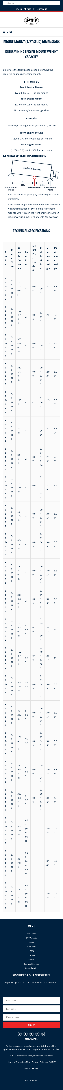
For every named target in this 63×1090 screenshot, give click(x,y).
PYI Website (31, 938)
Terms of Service (31, 964)
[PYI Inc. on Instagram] (37, 1034)
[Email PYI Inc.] (43, 1034)
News (31, 942)
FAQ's (31, 950)
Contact (31, 955)
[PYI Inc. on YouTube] (31, 1034)
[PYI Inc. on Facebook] (26, 1034)
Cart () (30, 9)
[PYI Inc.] (31, 21)
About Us (31, 946)
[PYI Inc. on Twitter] (20, 1034)
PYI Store (31, 933)
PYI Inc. (35, 1080)
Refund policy (31, 968)
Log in (19, 9)
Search (31, 959)
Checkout (42, 9)
